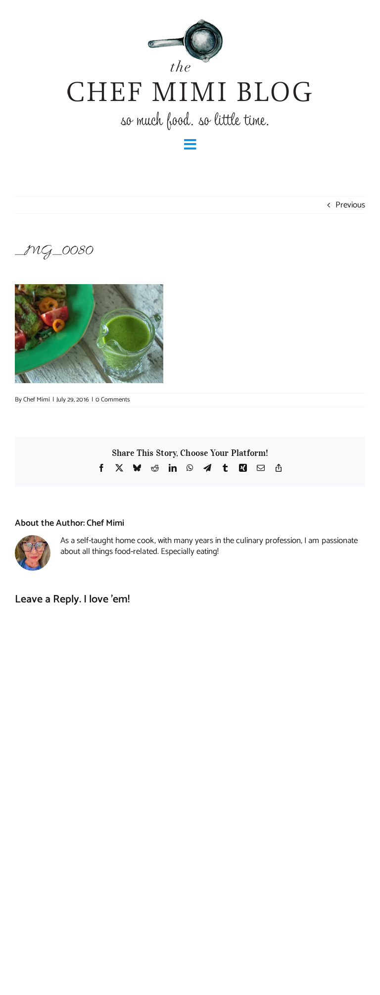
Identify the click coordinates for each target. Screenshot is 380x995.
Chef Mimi (36, 400)
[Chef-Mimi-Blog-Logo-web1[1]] (190, 18)
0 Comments (112, 400)
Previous (350, 205)
